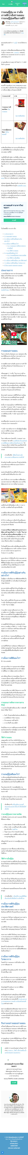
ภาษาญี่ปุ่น (10, 4)
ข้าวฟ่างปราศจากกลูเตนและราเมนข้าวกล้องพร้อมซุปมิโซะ (14, 1001)
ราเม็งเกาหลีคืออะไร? (11, 243)
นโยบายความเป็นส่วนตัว (14, 1148)
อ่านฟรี (14, 220)
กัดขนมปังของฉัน (12, 1137)
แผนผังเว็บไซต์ (14, 1145)
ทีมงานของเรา (14, 1141)
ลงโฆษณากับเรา (14, 1143)
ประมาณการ (8, 234)
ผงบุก (2, 178)
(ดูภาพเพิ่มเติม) (20, 116)
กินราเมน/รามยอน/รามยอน (13, 265)
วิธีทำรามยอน (12, 250)
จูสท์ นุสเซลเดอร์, (15, 21)
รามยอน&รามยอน (10, 236)
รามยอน (16, 52)
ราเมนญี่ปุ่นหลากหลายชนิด (16, 255)
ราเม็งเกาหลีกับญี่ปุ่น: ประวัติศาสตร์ (15, 260)
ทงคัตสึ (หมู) (5, 290)
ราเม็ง (15, 42)
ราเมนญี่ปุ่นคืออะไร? (11, 253)
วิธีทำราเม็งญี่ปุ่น (13, 258)
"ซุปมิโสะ (15, 829)
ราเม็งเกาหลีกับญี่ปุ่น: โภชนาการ (14, 263)
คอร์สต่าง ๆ (25, 4)
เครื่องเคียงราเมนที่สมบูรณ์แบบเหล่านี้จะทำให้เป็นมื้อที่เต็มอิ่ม (15, 806)
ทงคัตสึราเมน (22, 185)
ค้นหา (3, 4)
